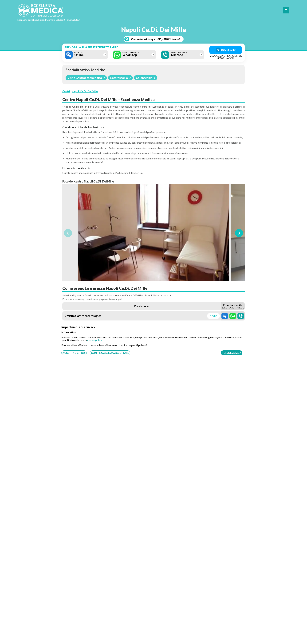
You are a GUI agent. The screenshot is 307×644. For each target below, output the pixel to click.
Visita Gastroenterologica (84, 78)
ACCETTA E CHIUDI (74, 352)
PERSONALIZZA (231, 352)
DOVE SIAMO (228, 50)
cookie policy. (94, 339)
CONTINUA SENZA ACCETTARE (110, 352)
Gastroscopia (119, 78)
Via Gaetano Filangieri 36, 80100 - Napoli (155, 39)
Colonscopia (144, 78)
